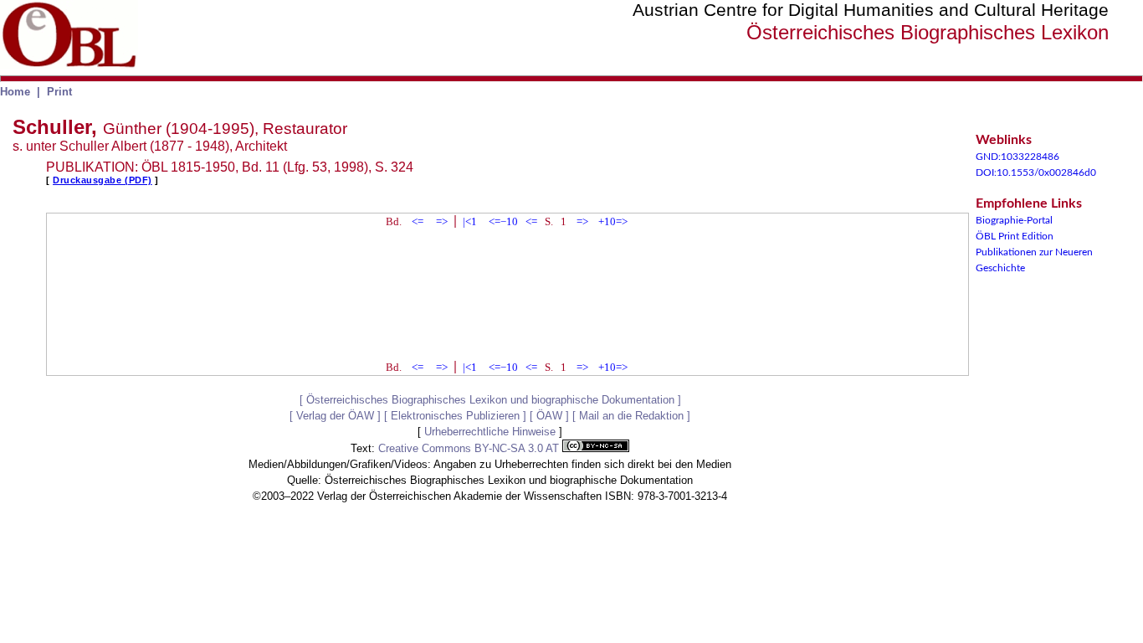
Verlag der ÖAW (335, 415)
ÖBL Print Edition (1014, 236)
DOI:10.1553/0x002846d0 (1036, 172)
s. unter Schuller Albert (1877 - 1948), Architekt (150, 146)
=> (442, 221)
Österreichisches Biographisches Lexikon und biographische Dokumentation (490, 400)
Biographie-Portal (1014, 220)
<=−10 (503, 221)
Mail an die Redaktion (631, 415)
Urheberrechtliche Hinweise (490, 431)
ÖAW (549, 415)
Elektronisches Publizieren (455, 415)
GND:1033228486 (1017, 157)
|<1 (470, 221)
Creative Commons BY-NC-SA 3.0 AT (470, 448)
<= (417, 221)
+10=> (613, 221)
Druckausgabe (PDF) (102, 180)
